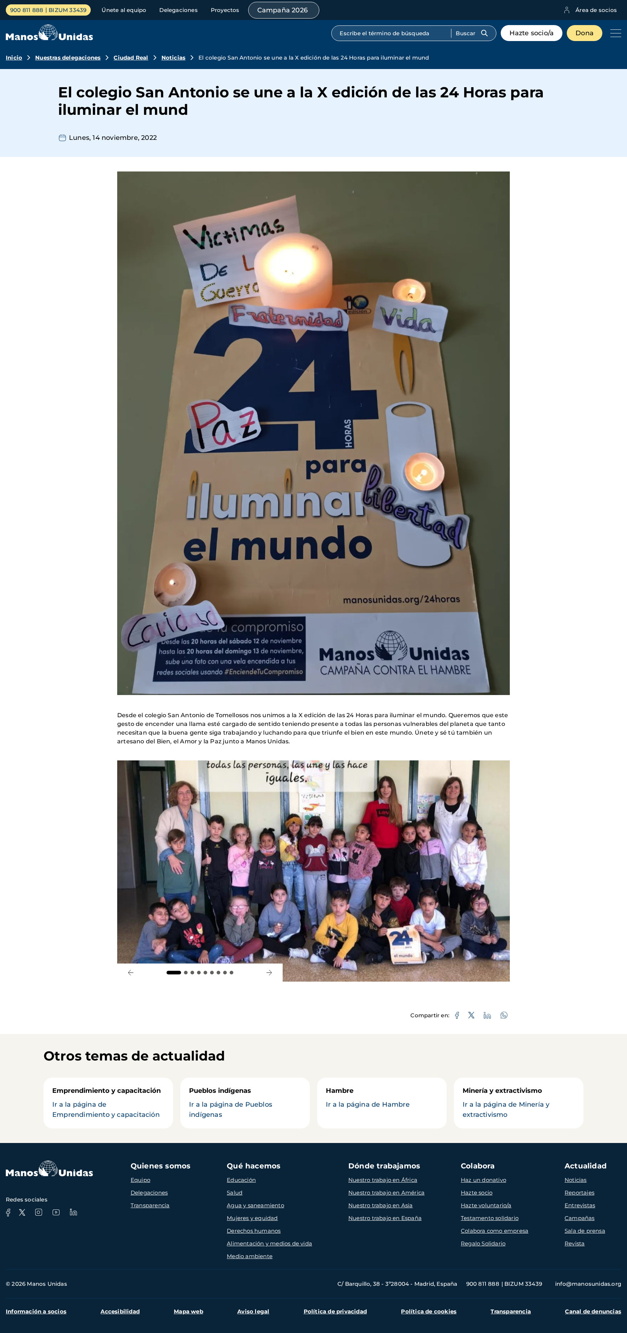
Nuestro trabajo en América (386, 1192)
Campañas (580, 1218)
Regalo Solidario (483, 1243)
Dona (584, 33)
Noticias (173, 57)
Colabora (478, 1166)
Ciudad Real (131, 57)
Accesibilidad (120, 1311)
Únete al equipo (124, 10)
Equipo (140, 1179)
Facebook (8, 1212)
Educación (241, 1179)
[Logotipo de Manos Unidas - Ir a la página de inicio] (49, 38)
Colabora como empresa (494, 1230)
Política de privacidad (335, 1311)
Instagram (38, 1212)
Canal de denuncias (593, 1311)
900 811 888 (26, 10)
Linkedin (73, 1212)
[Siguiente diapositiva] (269, 973)
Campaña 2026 (282, 10)
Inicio (14, 57)
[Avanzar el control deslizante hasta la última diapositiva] (131, 973)
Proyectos (225, 10)
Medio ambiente (249, 1256)
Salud (234, 1192)
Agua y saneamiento (255, 1205)
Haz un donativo (483, 1179)
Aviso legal (253, 1311)
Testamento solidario (490, 1218)
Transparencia (150, 1205)
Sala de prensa (585, 1230)
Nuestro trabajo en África (382, 1179)
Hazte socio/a (531, 33)
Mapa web (188, 1311)
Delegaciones (178, 10)
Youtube (56, 1212)
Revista (575, 1243)
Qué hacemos (253, 1166)
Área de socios (596, 10)
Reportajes (579, 1192)
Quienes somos (161, 1166)
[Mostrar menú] (614, 33)
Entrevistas (580, 1205)
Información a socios (36, 1311)
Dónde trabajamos (384, 1166)
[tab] (174, 972)
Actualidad (586, 1166)
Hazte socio (476, 1192)
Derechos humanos (253, 1230)
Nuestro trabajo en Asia (380, 1205)
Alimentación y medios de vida (269, 1243)
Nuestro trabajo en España (385, 1218)
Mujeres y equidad (252, 1218)
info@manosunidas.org (588, 1283)
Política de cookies (428, 1311)
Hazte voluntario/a (486, 1205)
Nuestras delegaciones (68, 57)
